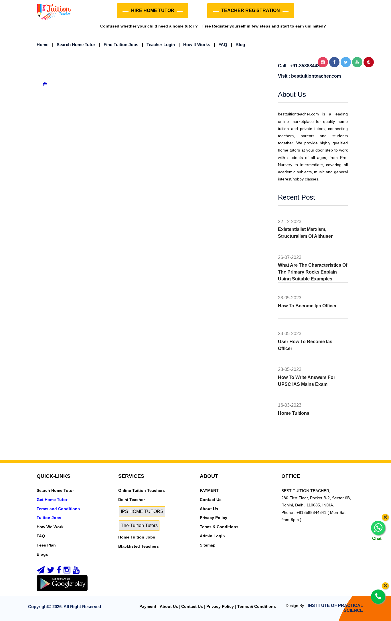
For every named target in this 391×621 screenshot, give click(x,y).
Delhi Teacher (131, 499)
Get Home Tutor (52, 499)
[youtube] (76, 571)
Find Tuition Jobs (118, 44)
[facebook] (59, 571)
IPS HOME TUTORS (142, 511)
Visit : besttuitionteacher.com (309, 76)
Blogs (42, 554)
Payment (147, 606)
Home (42, 44)
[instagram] (67, 571)
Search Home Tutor (73, 44)
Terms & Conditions (219, 526)
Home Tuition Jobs (136, 537)
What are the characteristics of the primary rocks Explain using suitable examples (312, 272)
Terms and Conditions (58, 508)
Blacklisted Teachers (138, 546)
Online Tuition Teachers (141, 490)
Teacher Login (158, 44)
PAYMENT (209, 490)
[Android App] (62, 583)
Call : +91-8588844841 (301, 65)
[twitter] (50, 571)
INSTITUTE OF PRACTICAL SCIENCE (335, 608)
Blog (238, 44)
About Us (209, 508)
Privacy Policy (213, 517)
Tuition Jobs (49, 517)
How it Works (194, 44)
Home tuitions (293, 413)
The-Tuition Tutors (139, 525)
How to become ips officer (307, 305)
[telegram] (41, 571)
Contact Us (211, 499)
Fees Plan (46, 545)
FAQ (220, 44)
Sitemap (208, 545)
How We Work (50, 526)
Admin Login (212, 536)
